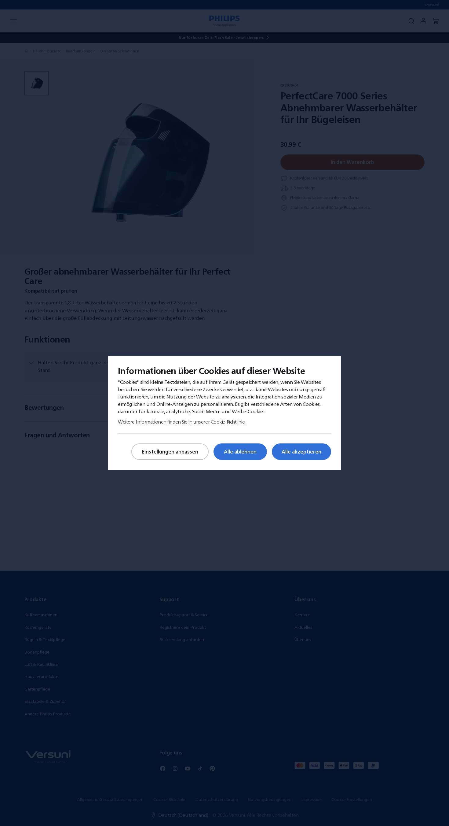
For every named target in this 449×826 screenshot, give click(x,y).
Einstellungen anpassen (170, 451)
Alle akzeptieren (301, 451)
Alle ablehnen (240, 451)
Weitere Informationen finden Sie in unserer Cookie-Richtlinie (181, 421)
